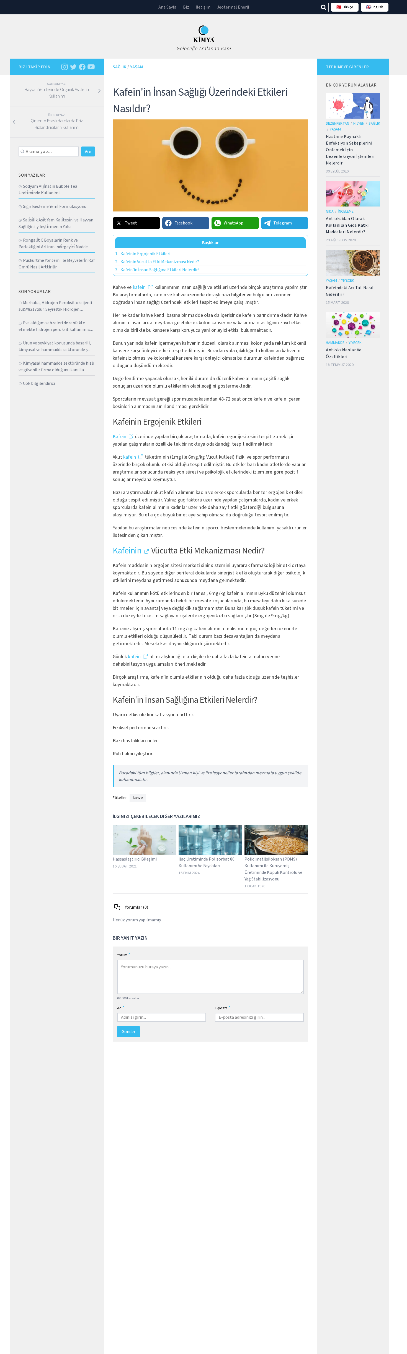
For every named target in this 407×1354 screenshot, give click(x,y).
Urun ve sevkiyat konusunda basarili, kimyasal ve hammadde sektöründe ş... (55, 346)
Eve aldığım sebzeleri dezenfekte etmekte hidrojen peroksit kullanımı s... (56, 326)
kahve (138, 798)
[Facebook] (82, 67)
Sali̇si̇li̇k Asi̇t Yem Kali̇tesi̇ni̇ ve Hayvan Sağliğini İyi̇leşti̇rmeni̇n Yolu (56, 223)
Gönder (128, 1032)
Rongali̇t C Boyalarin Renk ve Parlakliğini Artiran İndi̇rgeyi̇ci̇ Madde (53, 243)
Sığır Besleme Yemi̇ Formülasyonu (54, 206)
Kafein (119, 436)
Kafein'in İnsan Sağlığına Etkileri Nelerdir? (157, 270)
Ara (88, 151)
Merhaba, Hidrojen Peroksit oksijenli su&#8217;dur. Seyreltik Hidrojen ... (55, 306)
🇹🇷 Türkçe (344, 7)
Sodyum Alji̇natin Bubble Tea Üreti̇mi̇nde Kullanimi (48, 189)
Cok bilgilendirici (39, 383)
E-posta (223, 1007)
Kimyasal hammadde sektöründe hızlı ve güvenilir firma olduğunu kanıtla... (56, 366)
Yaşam (136, 67)
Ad (121, 1007)
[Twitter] (73, 67)
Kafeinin (127, 551)
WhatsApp (233, 223)
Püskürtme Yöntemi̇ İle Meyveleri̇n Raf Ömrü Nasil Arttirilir (57, 263)
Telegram (282, 223)
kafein (139, 287)
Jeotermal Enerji (233, 7)
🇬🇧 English (374, 7)
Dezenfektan (337, 123)
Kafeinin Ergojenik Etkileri (142, 254)
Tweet (131, 223)
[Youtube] (91, 67)
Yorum (123, 954)
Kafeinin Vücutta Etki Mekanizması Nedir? (157, 262)
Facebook (183, 223)
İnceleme (346, 211)
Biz (186, 7)
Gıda (330, 211)
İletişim (203, 7)
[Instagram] (64, 67)
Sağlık (119, 67)
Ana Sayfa (167, 7)
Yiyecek (347, 280)
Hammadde (335, 343)
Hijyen (358, 123)
